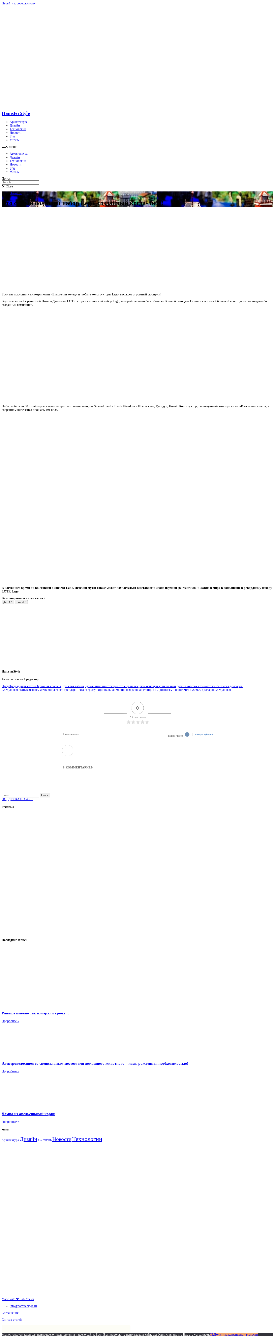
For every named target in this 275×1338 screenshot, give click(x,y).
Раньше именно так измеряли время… (35, 1013)
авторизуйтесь (204, 734)
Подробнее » (10, 1021)
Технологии (18, 129)
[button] (137, 147)
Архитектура (19, 121)
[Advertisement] (31, 873)
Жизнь (14, 140)
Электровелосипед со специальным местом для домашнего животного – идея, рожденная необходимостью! (95, 1063)
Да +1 (7, 602)
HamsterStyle (16, 113)
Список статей (12, 1319)
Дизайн (15, 125)
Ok (212, 1334)
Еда (12, 136)
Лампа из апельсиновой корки (28, 1114)
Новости (16, 132)
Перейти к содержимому (19, 3)
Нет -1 (21, 602)
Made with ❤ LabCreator (18, 1299)
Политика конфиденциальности (236, 1334)
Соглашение (10, 1312)
